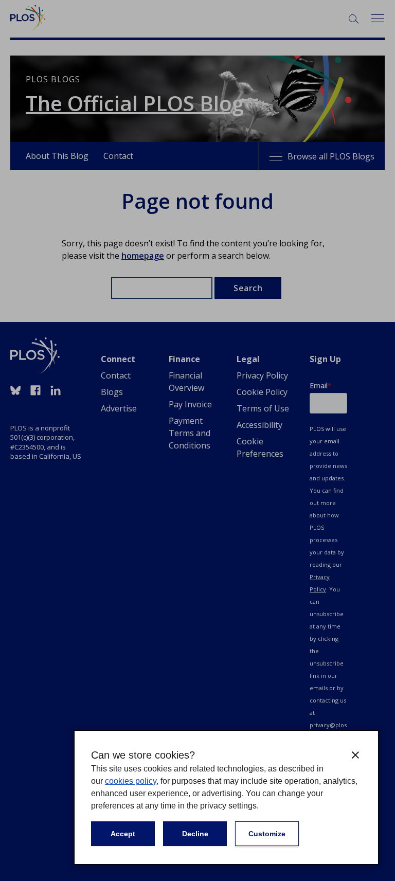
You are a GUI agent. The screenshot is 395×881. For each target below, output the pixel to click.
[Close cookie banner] (355, 755)
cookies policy (130, 781)
